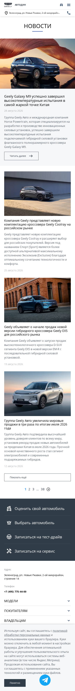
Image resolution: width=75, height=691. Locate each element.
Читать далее (18, 156)
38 (42, 489)
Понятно (15, 683)
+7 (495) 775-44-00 (15, 591)
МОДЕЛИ (11, 601)
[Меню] (69, 5)
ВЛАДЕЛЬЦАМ (15, 620)
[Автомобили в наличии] (61, 5)
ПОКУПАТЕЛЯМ (15, 611)
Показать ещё (18, 477)
